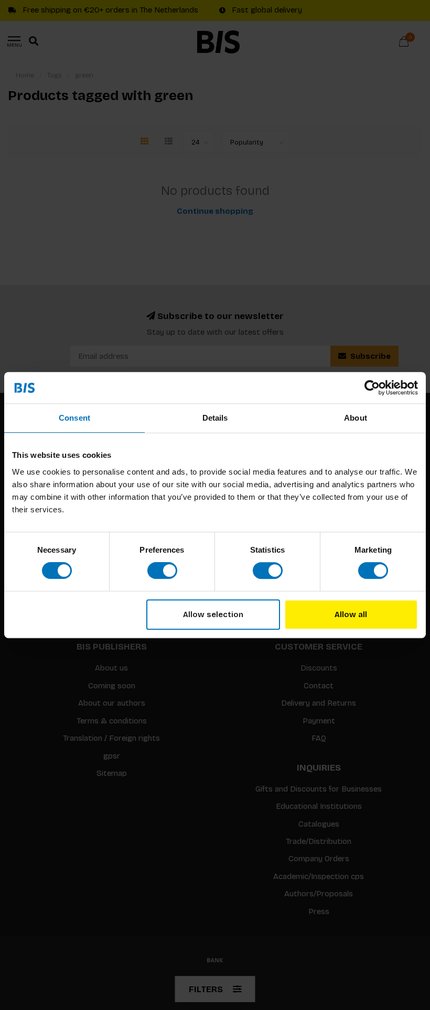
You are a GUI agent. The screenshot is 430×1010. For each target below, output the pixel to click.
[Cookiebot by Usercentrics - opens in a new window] (372, 388)
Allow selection (213, 614)
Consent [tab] (74, 417)
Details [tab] (215, 417)
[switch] (162, 570)
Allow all (351, 614)
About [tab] (355, 417)
